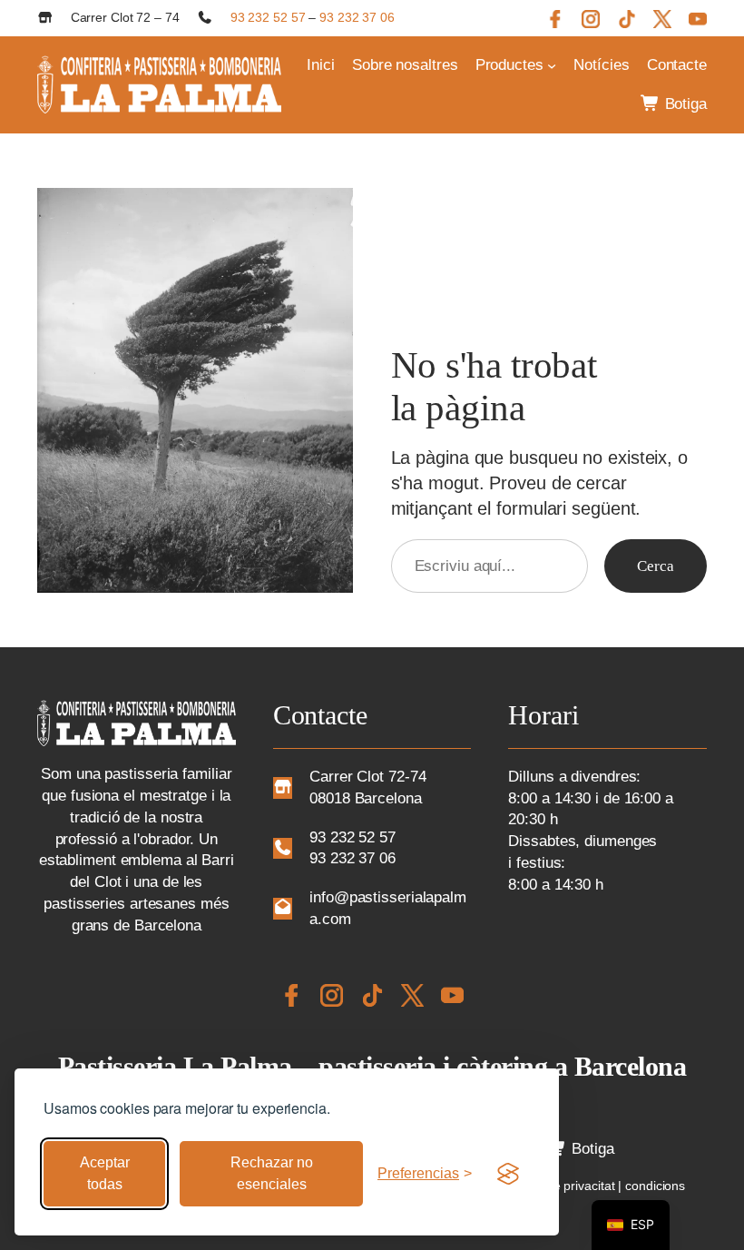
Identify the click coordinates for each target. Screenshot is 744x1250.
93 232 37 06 (357, 17)
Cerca (655, 566)
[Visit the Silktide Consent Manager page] (508, 1174)
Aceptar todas (105, 1173)
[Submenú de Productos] (551, 65)
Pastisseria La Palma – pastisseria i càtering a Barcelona (372, 1066)
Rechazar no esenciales (271, 1173)
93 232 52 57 (268, 17)
